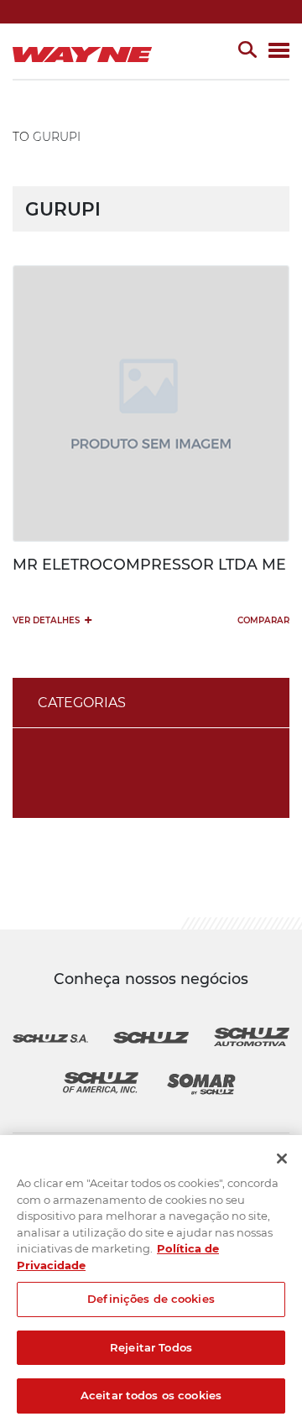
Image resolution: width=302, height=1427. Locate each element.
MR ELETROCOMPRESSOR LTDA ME (149, 564)
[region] (151, 1281)
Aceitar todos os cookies (151, 1395)
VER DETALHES (52, 619)
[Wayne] (86, 51)
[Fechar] (281, 1158)
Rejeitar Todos (151, 1347)
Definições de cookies (151, 1298)
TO (21, 136)
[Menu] (278, 51)
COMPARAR (263, 620)
